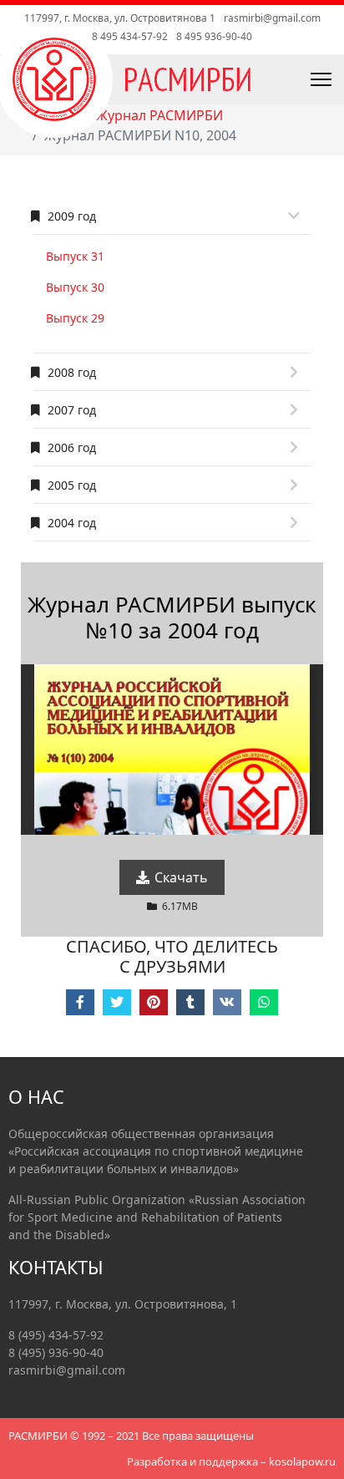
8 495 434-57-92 (130, 36)
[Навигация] (283, 79)
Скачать (179, 877)
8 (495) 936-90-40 (56, 1352)
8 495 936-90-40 (214, 36)
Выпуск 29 (75, 318)
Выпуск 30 (75, 287)
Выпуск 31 (75, 256)
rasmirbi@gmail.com (272, 18)
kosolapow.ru (302, 1461)
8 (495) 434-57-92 (56, 1335)
